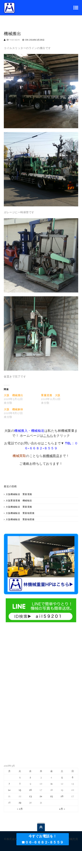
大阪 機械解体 (13, 409)
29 (20, 802)
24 (41, 796)
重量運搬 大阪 (50, 395)
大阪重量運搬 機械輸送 (19, 500)
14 (9, 790)
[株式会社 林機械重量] (9, 7)
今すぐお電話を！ (43, 836)
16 (30, 790)
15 (20, 790)
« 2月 (20, 809)
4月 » (62, 809)
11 (52, 783)
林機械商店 (51, 456)
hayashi (15, 40)
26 (62, 796)
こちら (48, 436)
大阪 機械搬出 (13, 395)
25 (51, 796)
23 (30, 796)
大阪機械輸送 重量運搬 (19, 494)
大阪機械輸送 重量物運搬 (20, 513)
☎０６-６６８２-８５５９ (43, 842)
